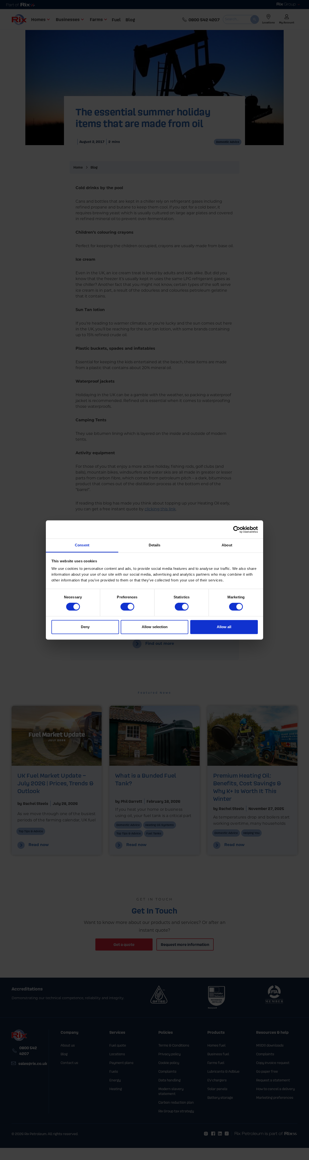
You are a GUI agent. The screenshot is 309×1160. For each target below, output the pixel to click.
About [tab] (227, 545)
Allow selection (155, 627)
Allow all (224, 627)
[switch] (127, 607)
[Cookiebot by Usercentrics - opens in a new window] (237, 529)
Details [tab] (155, 545)
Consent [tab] (82, 545)
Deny (85, 627)
